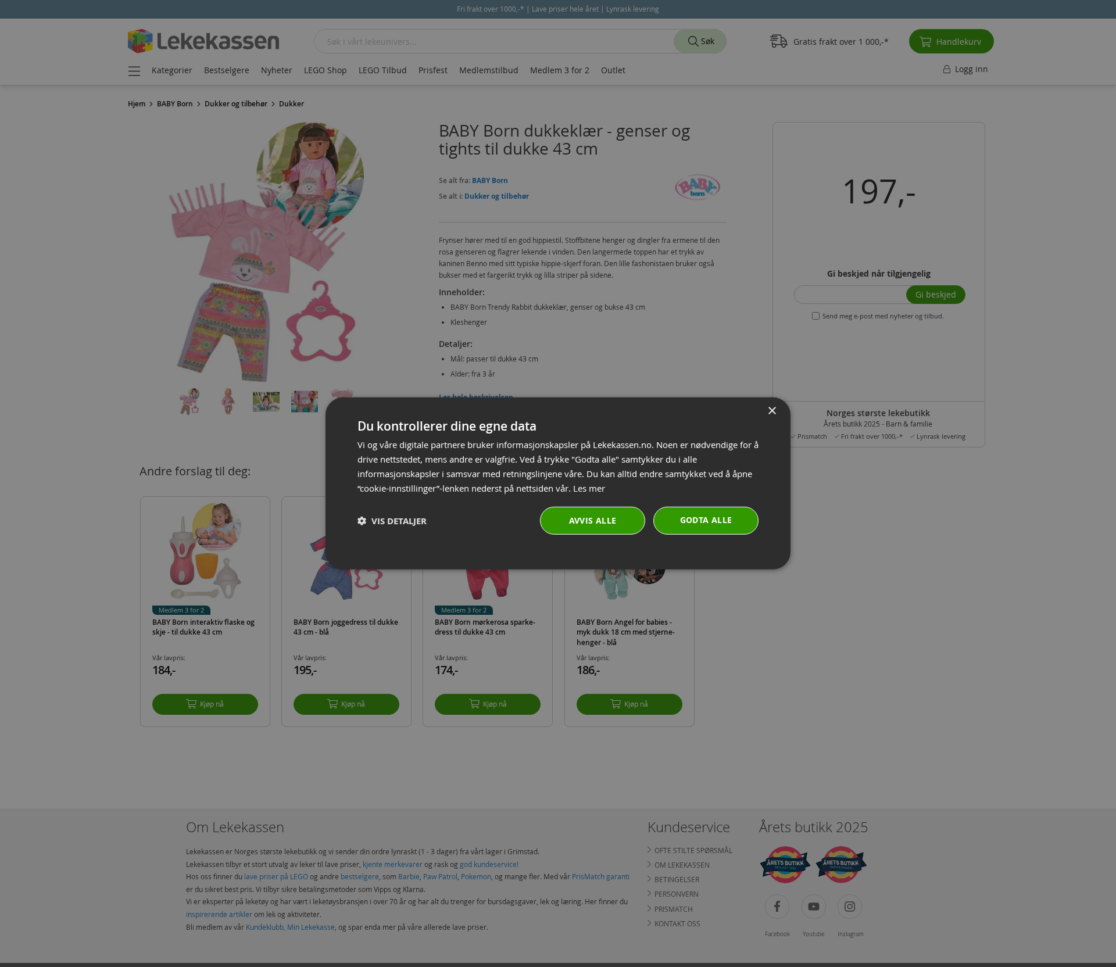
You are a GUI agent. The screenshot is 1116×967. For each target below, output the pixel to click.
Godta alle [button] (706, 519)
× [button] (771, 411)
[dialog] (558, 483)
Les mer (589, 487)
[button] (392, 521)
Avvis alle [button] (593, 520)
